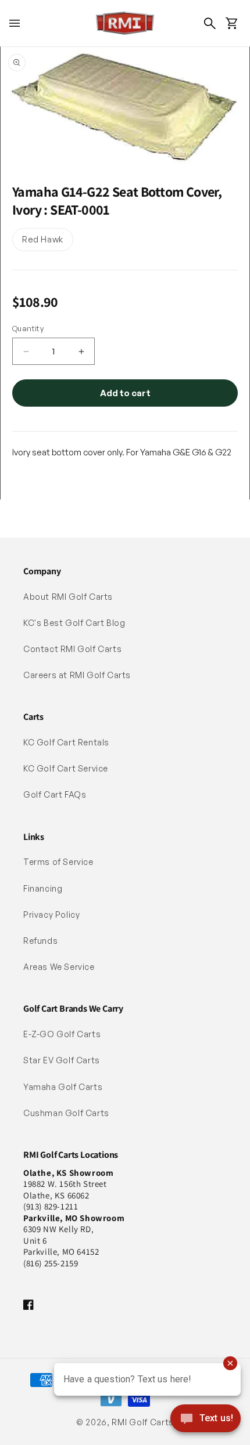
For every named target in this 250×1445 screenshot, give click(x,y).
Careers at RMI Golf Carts (77, 675)
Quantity (28, 328)
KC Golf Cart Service (65, 768)
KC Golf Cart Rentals (66, 742)
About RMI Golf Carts (68, 597)
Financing (42, 888)
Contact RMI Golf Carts (72, 649)
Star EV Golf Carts (61, 1060)
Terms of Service (58, 862)
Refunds (40, 941)
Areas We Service (59, 967)
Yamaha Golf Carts (62, 1087)
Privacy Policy (51, 914)
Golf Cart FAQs (54, 794)
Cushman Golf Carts (66, 1113)
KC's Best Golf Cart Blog (74, 623)
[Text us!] (205, 1419)
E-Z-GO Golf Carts (62, 1034)
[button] (14, 23)
